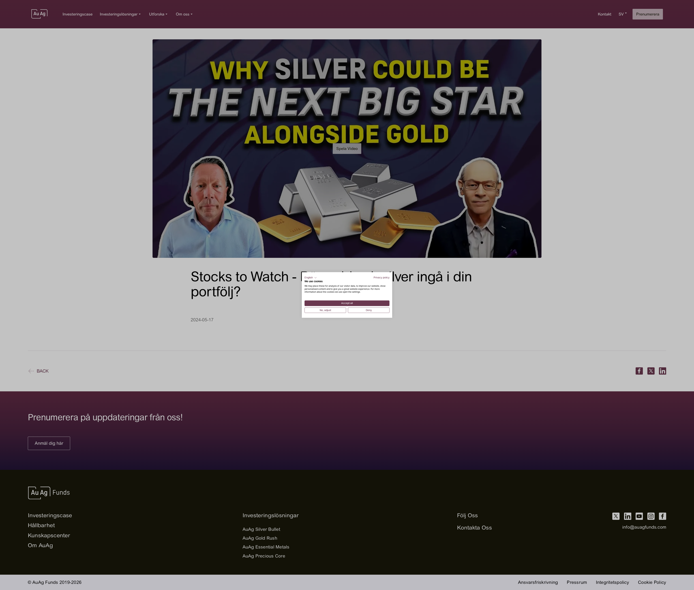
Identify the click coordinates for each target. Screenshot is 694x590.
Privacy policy (381, 277)
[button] (311, 278)
